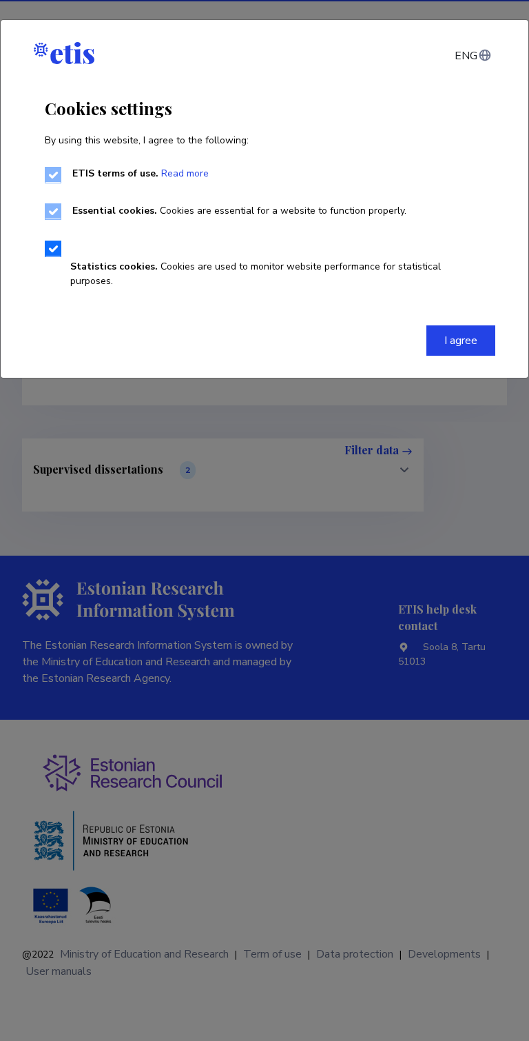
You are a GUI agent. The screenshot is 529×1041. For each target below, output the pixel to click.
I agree (460, 340)
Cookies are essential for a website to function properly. (239, 210)
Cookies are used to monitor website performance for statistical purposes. (255, 273)
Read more (185, 173)
